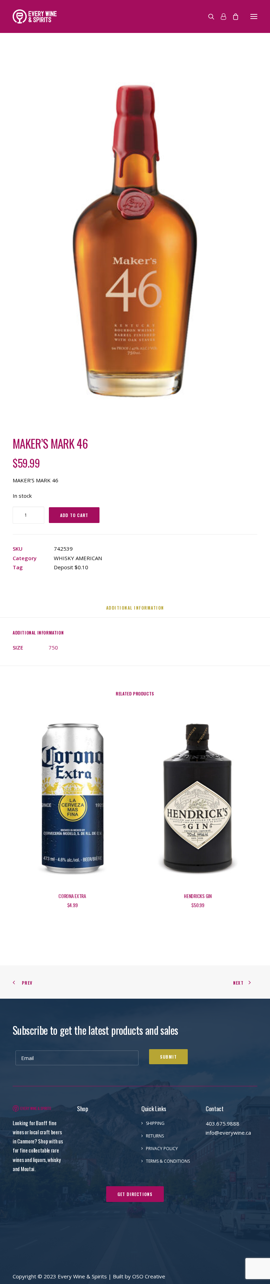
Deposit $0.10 (71, 567)
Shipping (155, 1123)
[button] (254, 16)
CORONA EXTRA (72, 895)
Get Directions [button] (135, 1194)
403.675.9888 (222, 1123)
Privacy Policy (162, 1148)
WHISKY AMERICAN (78, 558)
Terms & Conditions (168, 1161)
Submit (168, 1057)
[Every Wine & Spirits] (35, 16)
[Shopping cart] (232, 16)
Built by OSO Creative (139, 1276)
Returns (155, 1136)
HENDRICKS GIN (197, 895)
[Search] (208, 16)
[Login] (220, 16)
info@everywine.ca (228, 1132)
